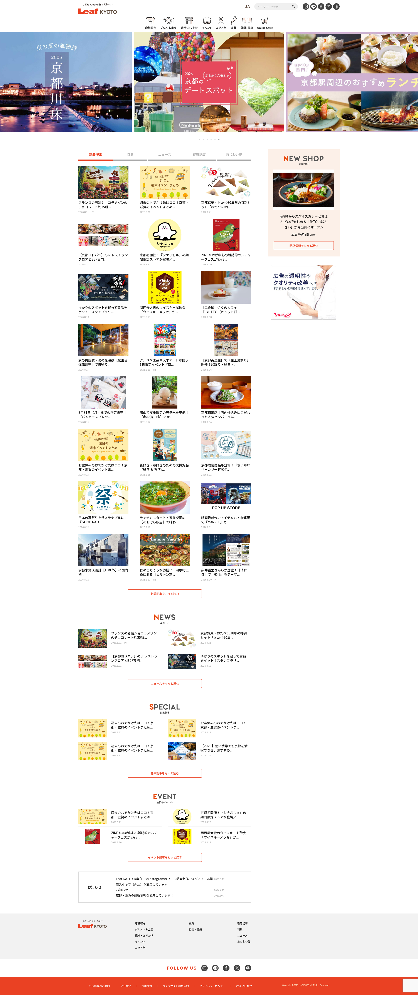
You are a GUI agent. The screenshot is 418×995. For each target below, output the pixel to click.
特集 (130, 154)
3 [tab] (207, 139)
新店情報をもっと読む (304, 245)
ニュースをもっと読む (165, 683)
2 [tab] (203, 139)
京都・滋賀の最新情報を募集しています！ (145, 895)
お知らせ (122, 890)
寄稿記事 (199, 154)
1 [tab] (199, 139)
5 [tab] (215, 139)
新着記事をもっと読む (165, 594)
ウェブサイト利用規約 (176, 986)
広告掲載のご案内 (99, 986)
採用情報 (147, 986)
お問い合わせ (244, 986)
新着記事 (95, 154)
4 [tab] (211, 139)
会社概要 (125, 986)
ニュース (164, 154)
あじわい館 (234, 154)
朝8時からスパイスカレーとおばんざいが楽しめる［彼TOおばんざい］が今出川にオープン (304, 221)
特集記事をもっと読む (165, 773)
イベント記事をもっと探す (165, 857)
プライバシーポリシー (212, 986)
